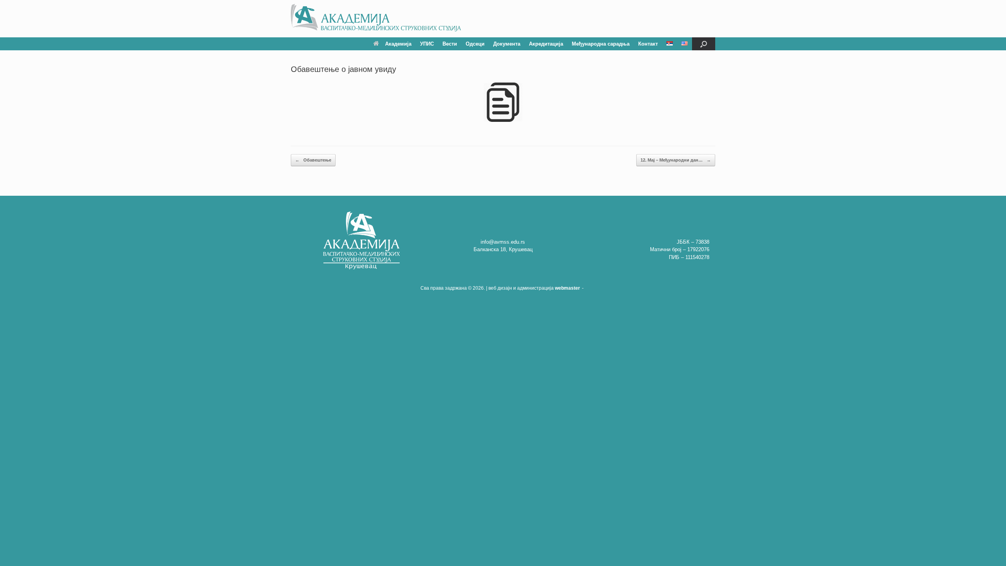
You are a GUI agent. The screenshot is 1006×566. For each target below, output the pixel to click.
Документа (506, 44)
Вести (449, 44)
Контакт (648, 44)
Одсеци (475, 44)
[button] (703, 43)
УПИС (427, 44)
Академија (398, 44)
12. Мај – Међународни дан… (676, 160)
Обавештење (313, 160)
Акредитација (546, 44)
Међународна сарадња (601, 44)
